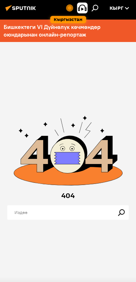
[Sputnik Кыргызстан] (22, 11)
